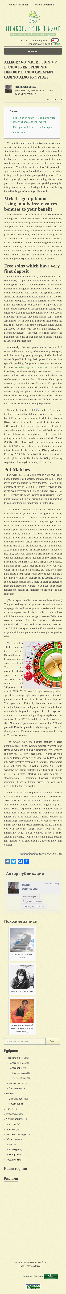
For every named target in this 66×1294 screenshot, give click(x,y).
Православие (46, 90)
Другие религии (14, 1118)
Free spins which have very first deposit (33, 127)
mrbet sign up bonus (30, 367)
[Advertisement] (33, 1216)
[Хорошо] (32, 853)
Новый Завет (16, 1103)
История (10, 1129)
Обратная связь (19, 4)
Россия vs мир (13, 1159)
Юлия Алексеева (25, 86)
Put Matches (19, 132)
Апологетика (19, 1073)
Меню (34, 51)
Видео (9, 1108)
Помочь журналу (44, 4)
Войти (57, 43)
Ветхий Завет (16, 1098)
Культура (14, 1149)
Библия (10, 1093)
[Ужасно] (22, 853)
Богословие (15, 1067)
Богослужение (17, 1062)
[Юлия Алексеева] (13, 888)
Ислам (12, 1124)
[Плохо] (27, 853)
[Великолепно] (37, 853)
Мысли (12, 1144)
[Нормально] (29, 853)
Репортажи (15, 1154)
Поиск (53, 1041)
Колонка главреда (16, 1134)
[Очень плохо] (24, 853)
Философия (12, 1113)
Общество (12, 1139)
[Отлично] (34, 853)
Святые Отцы (19, 1077)
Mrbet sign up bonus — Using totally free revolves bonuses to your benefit (34, 119)
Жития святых (16, 1083)
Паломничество (17, 1088)
